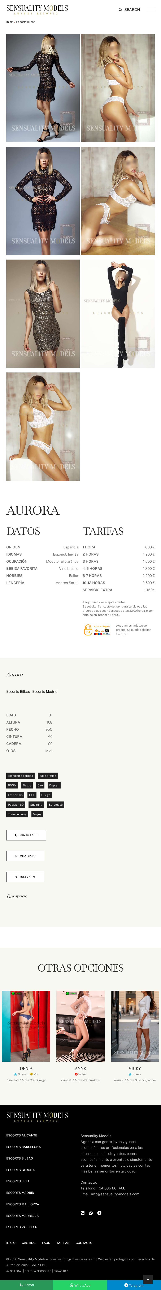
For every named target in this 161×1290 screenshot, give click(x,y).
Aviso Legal (14, 1271)
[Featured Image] (26, 1026)
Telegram (136, 1285)
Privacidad (61, 1271)
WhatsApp (82, 1285)
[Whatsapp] (91, 1213)
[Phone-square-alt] (82, 1213)
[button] (129, 9)
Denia (26, 1068)
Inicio (9, 21)
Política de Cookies (38, 1271)
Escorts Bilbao (25, 21)
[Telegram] (99, 1213)
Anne (80, 1068)
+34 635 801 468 (111, 1188)
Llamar (28, 1285)
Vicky (135, 1068)
